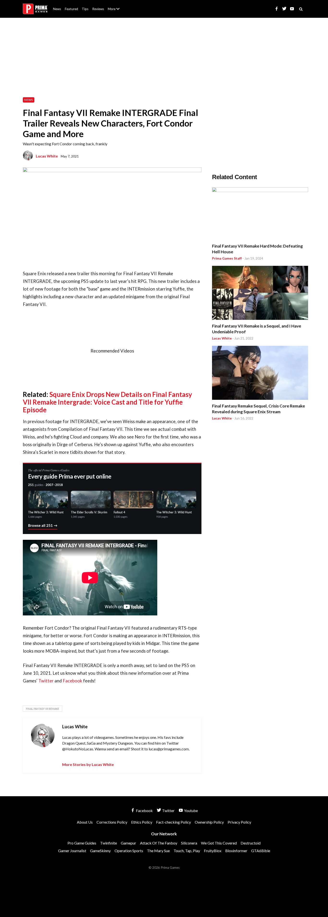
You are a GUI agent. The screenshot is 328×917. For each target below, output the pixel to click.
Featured (71, 9)
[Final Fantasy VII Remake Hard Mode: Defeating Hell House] (260, 214)
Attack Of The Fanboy (158, 843)
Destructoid (251, 843)
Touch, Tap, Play (187, 850)
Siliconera (189, 843)
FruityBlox (212, 850)
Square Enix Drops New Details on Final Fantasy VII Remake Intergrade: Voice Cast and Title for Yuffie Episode (107, 402)
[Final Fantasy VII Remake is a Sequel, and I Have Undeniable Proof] (260, 293)
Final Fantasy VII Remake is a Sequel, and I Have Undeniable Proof (256, 328)
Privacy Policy (239, 822)
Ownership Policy (209, 822)
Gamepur (128, 843)
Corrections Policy (112, 822)
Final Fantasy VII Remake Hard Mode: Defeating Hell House (257, 248)
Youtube (190, 810)
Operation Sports (129, 850)
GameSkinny (100, 850)
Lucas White (47, 156)
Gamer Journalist (72, 850)
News (57, 9)
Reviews (98, 9)
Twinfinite (108, 843)
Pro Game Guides (81, 843)
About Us (114, 6)
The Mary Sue (158, 850)
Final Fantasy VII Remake (42, 708)
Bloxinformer (236, 850)
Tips (85, 9)
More (116, 11)
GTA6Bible (260, 850)
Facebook (72, 680)
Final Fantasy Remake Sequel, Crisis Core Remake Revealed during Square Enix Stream (258, 408)
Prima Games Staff (227, 258)
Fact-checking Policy (173, 822)
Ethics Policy (141, 822)
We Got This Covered (219, 843)
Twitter (46, 680)
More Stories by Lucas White (88, 764)
